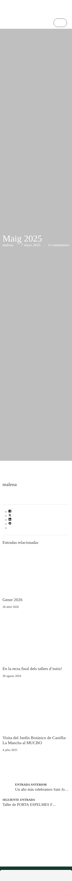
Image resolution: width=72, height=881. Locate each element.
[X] (9, 515)
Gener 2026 (12, 599)
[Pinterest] (9, 523)
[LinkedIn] (9, 519)
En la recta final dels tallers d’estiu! (32, 668)
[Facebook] (9, 511)
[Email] (9, 527)
